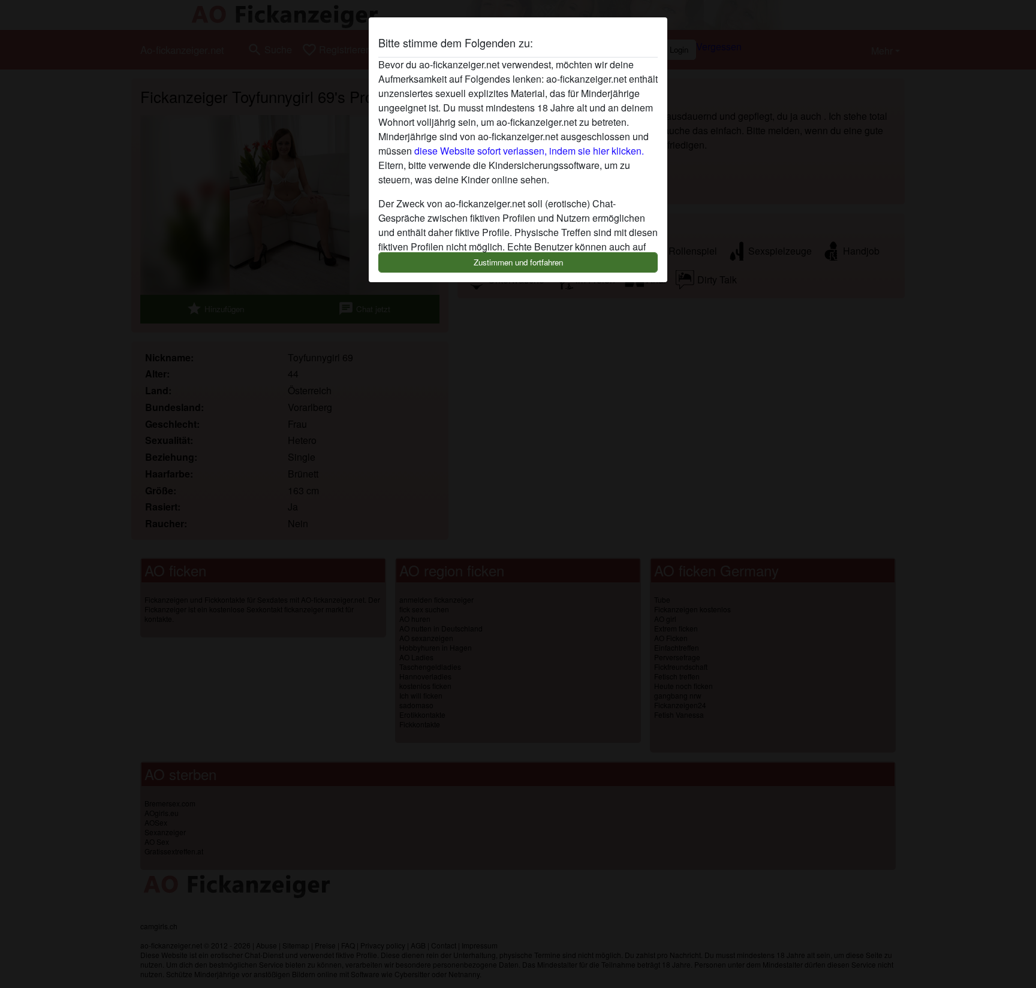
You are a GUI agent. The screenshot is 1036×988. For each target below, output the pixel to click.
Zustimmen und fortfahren (518, 262)
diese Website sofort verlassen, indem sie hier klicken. (529, 151)
